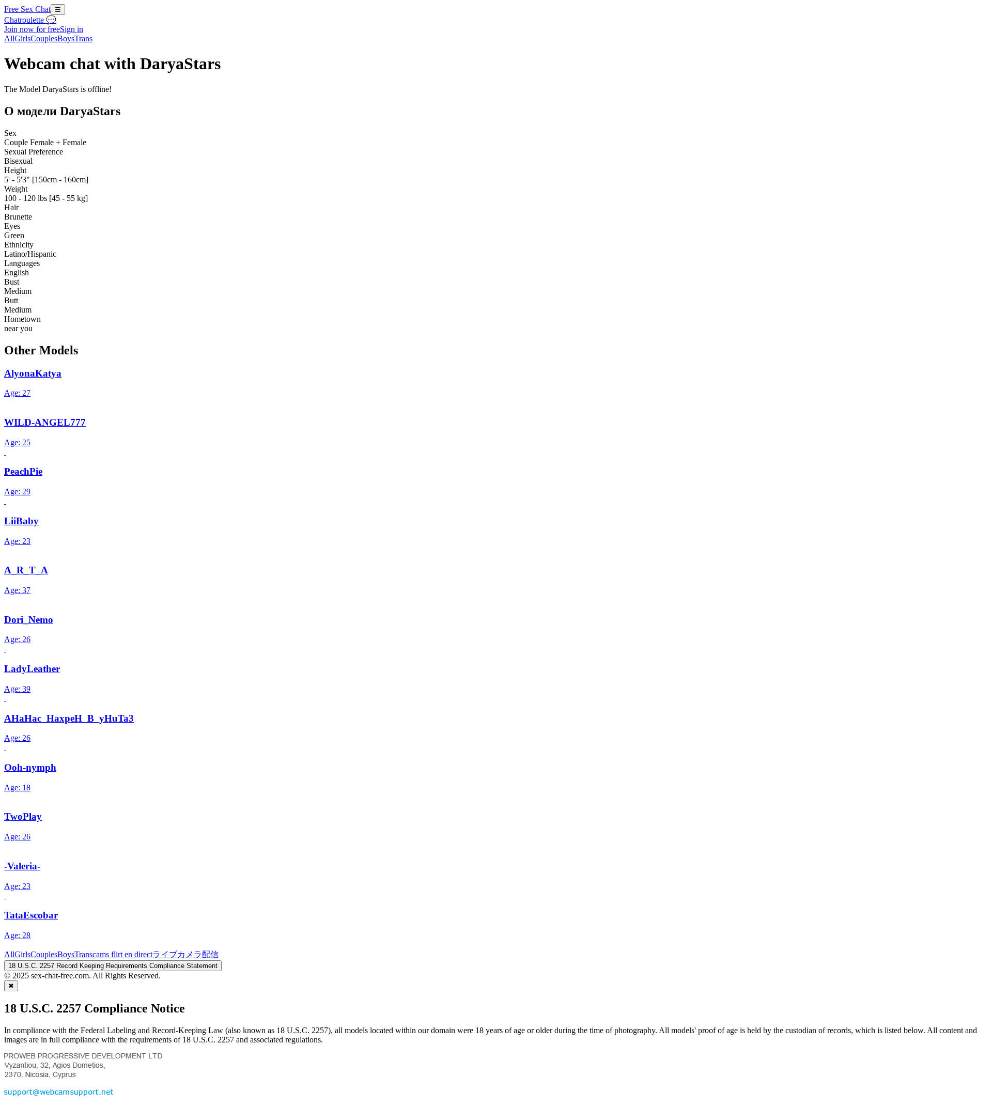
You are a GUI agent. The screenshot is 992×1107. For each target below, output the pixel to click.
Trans (83, 38)
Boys (65, 38)
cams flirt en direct (122, 954)
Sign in (71, 29)
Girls (22, 38)
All (9, 38)
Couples (43, 38)
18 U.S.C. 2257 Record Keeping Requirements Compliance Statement (113, 966)
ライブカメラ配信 (185, 954)
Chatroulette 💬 (30, 19)
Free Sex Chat (27, 9)
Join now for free (32, 29)
